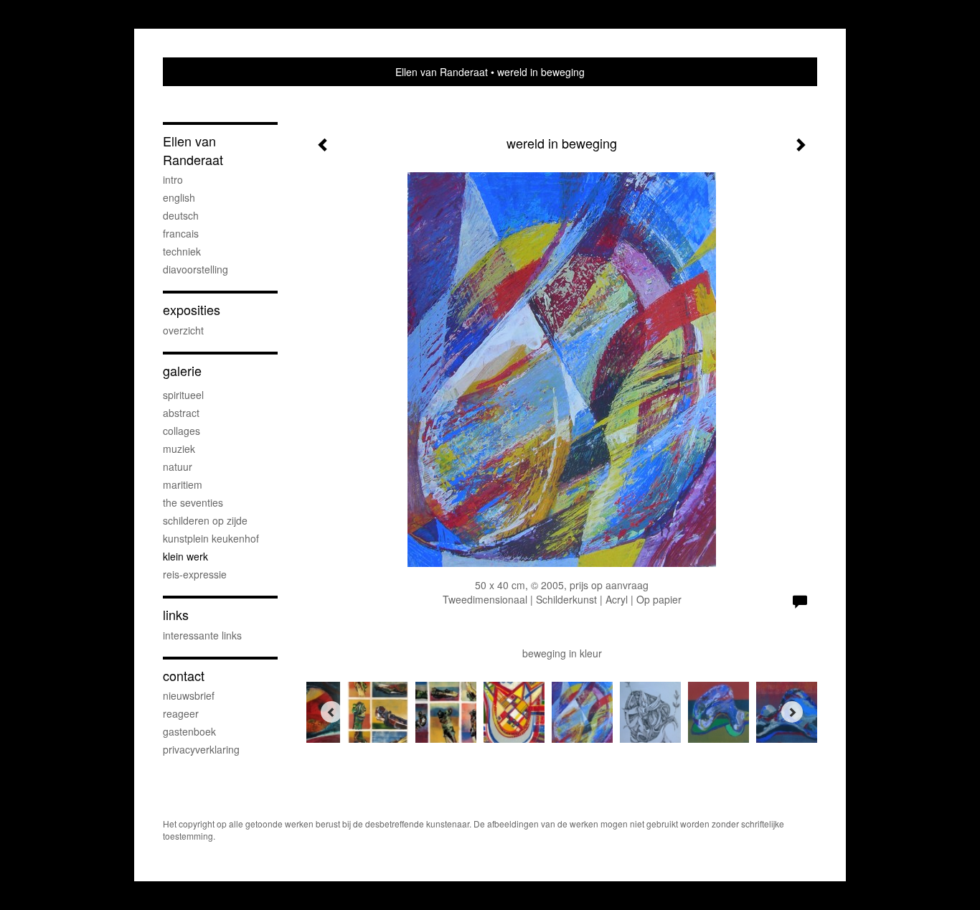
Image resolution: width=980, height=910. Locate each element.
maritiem (182, 484)
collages (181, 430)
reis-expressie (195, 574)
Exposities (191, 310)
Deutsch (181, 215)
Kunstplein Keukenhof (211, 538)
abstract (181, 412)
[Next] (792, 712)
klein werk (185, 556)
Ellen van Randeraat (441, 72)
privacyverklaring (201, 749)
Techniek (182, 251)
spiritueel (183, 395)
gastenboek (189, 731)
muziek (179, 448)
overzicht (183, 330)
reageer (181, 713)
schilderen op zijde (205, 520)
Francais (181, 233)
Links (176, 615)
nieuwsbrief (189, 695)
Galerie (182, 371)
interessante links (202, 635)
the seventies (193, 502)
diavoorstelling (195, 269)
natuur (177, 466)
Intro (173, 179)
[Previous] (331, 712)
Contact (183, 676)
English (179, 197)
